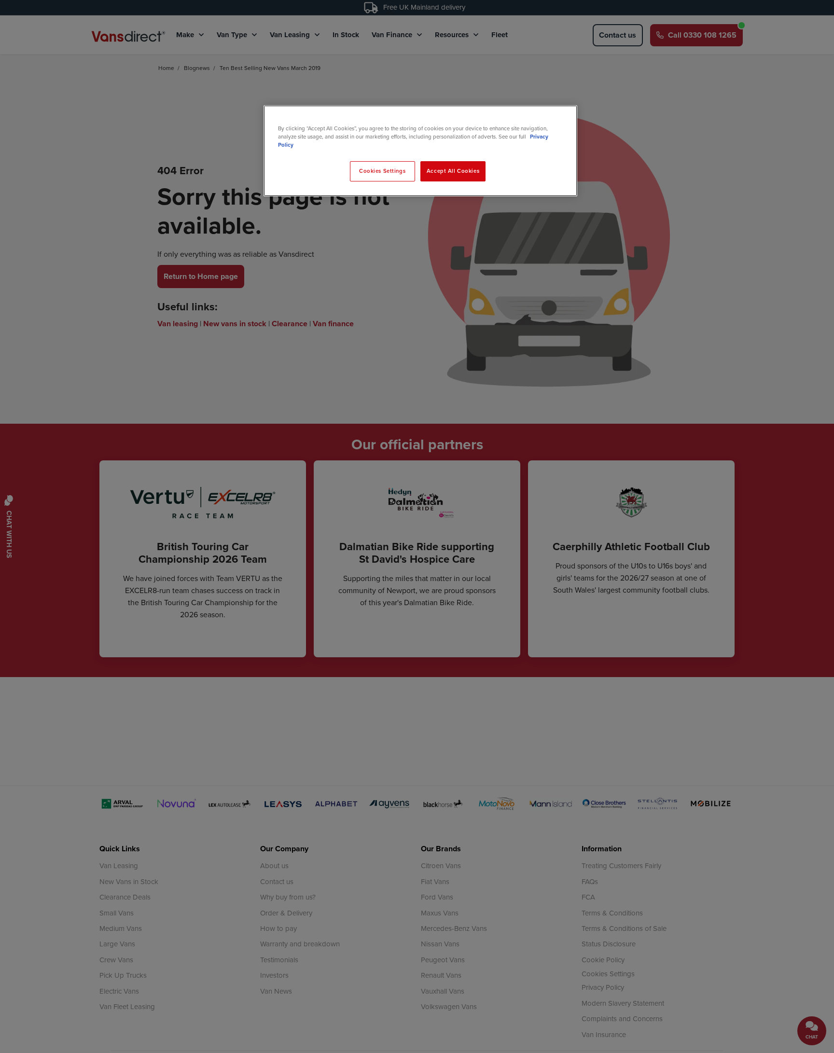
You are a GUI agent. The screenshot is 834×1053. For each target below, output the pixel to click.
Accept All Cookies (453, 171)
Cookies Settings (382, 171)
